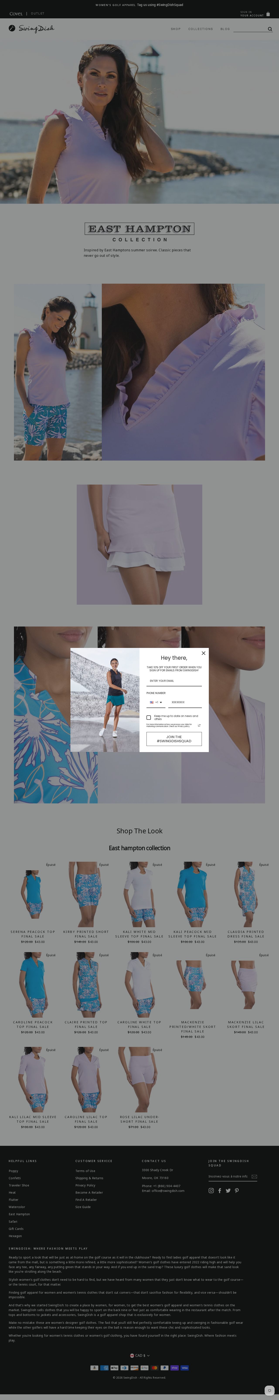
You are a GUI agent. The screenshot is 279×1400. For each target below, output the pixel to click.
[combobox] (155, 702)
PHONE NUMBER (156, 693)
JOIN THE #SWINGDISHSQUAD (174, 739)
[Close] (203, 653)
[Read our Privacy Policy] (199, 725)
